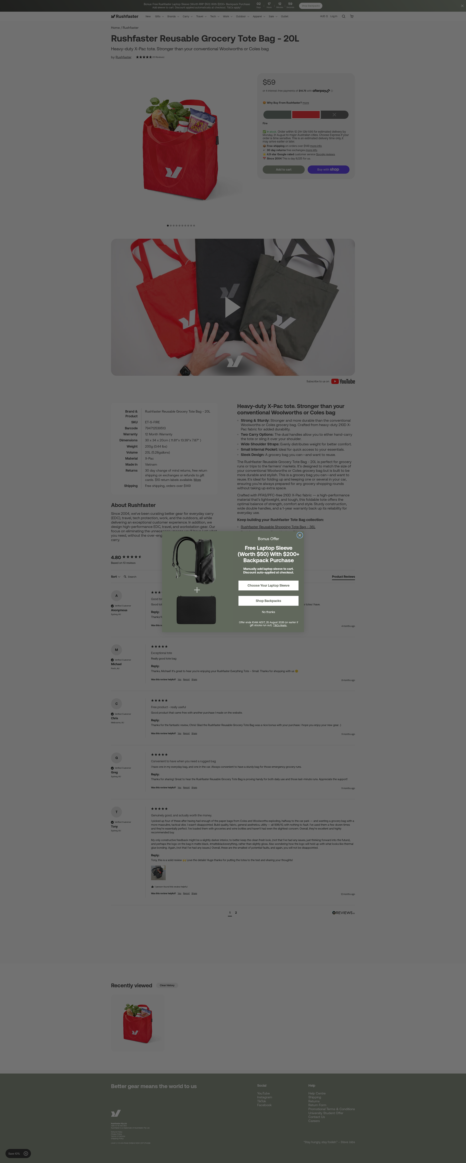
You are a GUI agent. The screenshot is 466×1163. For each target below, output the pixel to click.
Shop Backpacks (268, 601)
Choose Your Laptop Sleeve (268, 585)
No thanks (268, 612)
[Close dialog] (300, 535)
